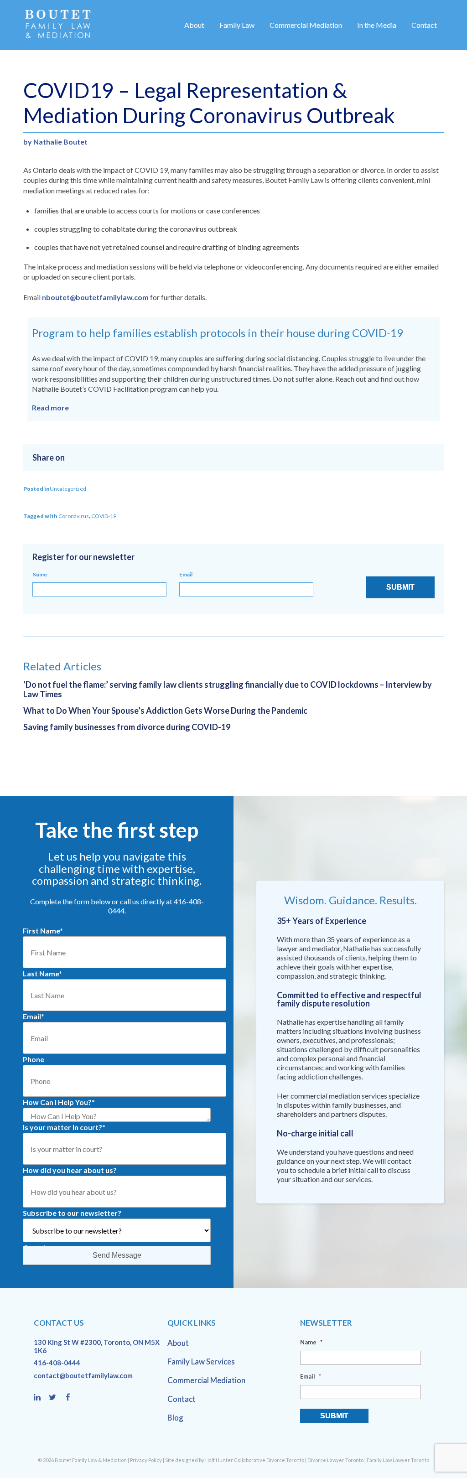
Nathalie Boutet (60, 141)
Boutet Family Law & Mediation (91, 1460)
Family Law (236, 25)
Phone (33, 1059)
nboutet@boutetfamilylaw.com (95, 297)
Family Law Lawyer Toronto (398, 1460)
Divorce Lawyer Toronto (335, 1460)
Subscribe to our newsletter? (72, 1212)
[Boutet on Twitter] (56, 1397)
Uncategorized (68, 488)
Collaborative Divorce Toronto (269, 1460)
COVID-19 (103, 516)
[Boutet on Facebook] (71, 1397)
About (194, 25)
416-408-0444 (57, 1363)
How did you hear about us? (70, 1170)
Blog (175, 1417)
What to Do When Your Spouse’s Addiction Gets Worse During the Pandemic (165, 710)
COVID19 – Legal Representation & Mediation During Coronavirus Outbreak (209, 103)
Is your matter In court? (64, 1127)
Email (185, 574)
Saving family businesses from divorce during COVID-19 (126, 727)
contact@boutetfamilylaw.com (83, 1375)
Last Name (42, 973)
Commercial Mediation (306, 25)
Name (39, 574)
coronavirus (73, 516)
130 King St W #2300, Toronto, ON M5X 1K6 (97, 1346)
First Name (43, 930)
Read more (50, 407)
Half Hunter (219, 1460)
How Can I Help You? (59, 1102)
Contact (424, 25)
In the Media (376, 25)
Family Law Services (201, 1361)
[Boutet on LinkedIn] (41, 1397)
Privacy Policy (146, 1460)
